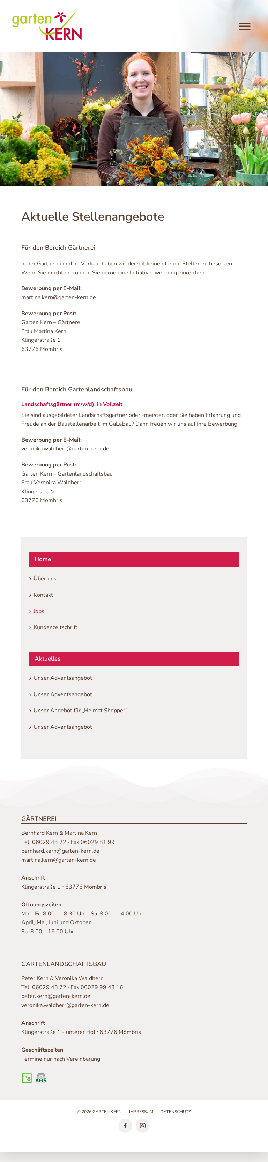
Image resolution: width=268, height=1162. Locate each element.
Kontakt (43, 595)
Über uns (45, 578)
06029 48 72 (49, 987)
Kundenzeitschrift (55, 627)
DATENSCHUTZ (176, 1112)
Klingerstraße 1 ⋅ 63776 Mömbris (63, 887)
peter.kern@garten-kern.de (55, 996)
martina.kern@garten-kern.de (58, 860)
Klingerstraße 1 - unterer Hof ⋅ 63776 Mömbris (81, 1032)
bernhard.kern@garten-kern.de (60, 851)
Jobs (39, 611)
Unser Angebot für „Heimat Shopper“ (81, 710)
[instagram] (143, 1126)
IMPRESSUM (141, 1112)
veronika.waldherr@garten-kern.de (65, 1005)
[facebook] (125, 1126)
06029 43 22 (49, 842)
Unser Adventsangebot (63, 678)
